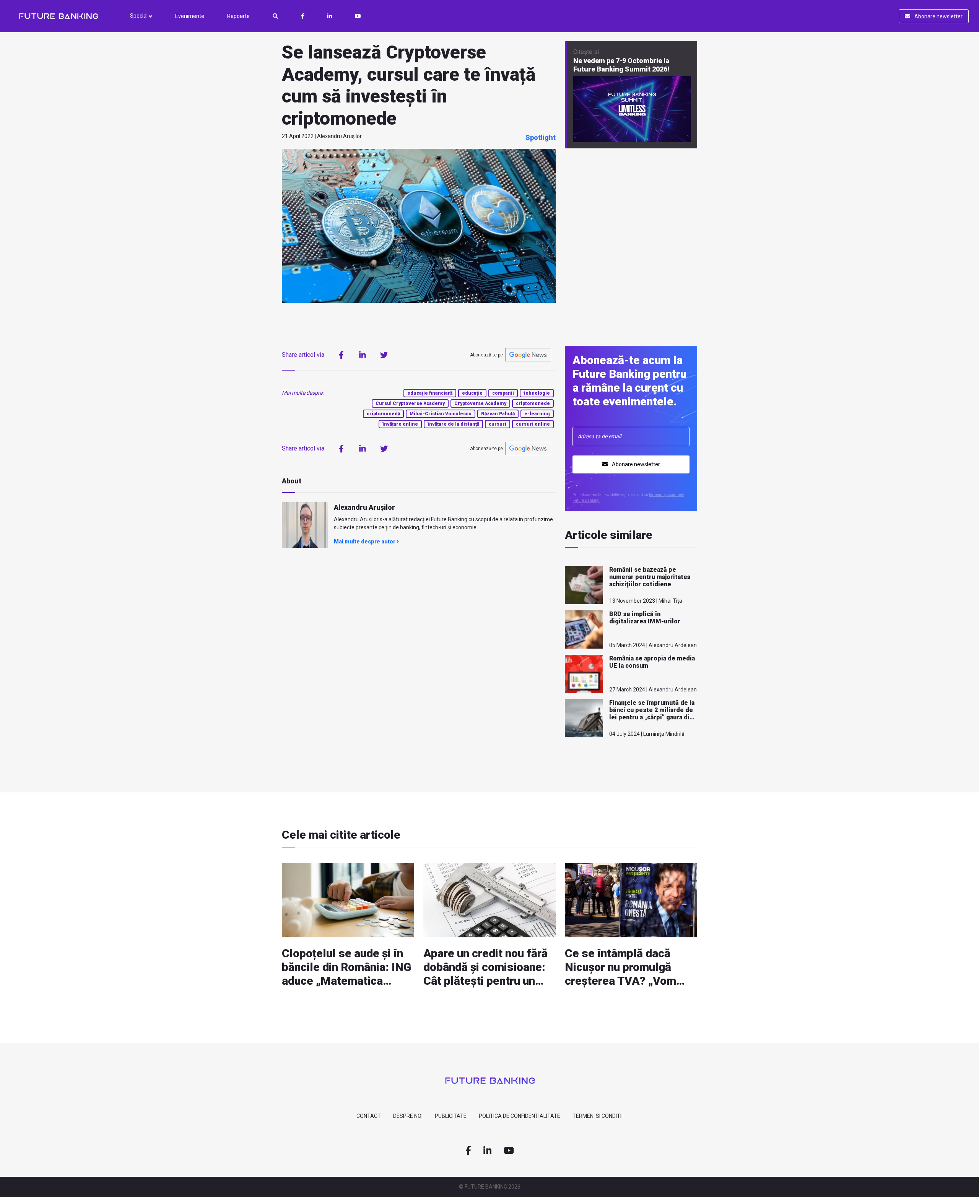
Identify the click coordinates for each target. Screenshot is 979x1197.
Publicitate (451, 1116)
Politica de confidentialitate (519, 1116)
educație (472, 393)
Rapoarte (238, 16)
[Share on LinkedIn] (362, 355)
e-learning (537, 413)
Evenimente (189, 16)
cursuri (497, 424)
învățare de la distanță (453, 424)
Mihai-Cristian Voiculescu (441, 413)
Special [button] (139, 16)
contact (368, 1116)
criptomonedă (383, 413)
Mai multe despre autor (365, 541)
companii (503, 393)
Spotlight (540, 137)
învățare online (400, 424)
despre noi (408, 1116)
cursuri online (533, 424)
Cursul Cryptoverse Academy (410, 403)
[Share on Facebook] (341, 355)
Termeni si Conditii (597, 1116)
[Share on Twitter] (384, 355)
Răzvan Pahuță (498, 413)
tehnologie (537, 393)
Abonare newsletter (938, 16)
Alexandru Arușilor (364, 507)
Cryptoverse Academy (480, 403)
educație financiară (429, 393)
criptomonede (533, 403)
